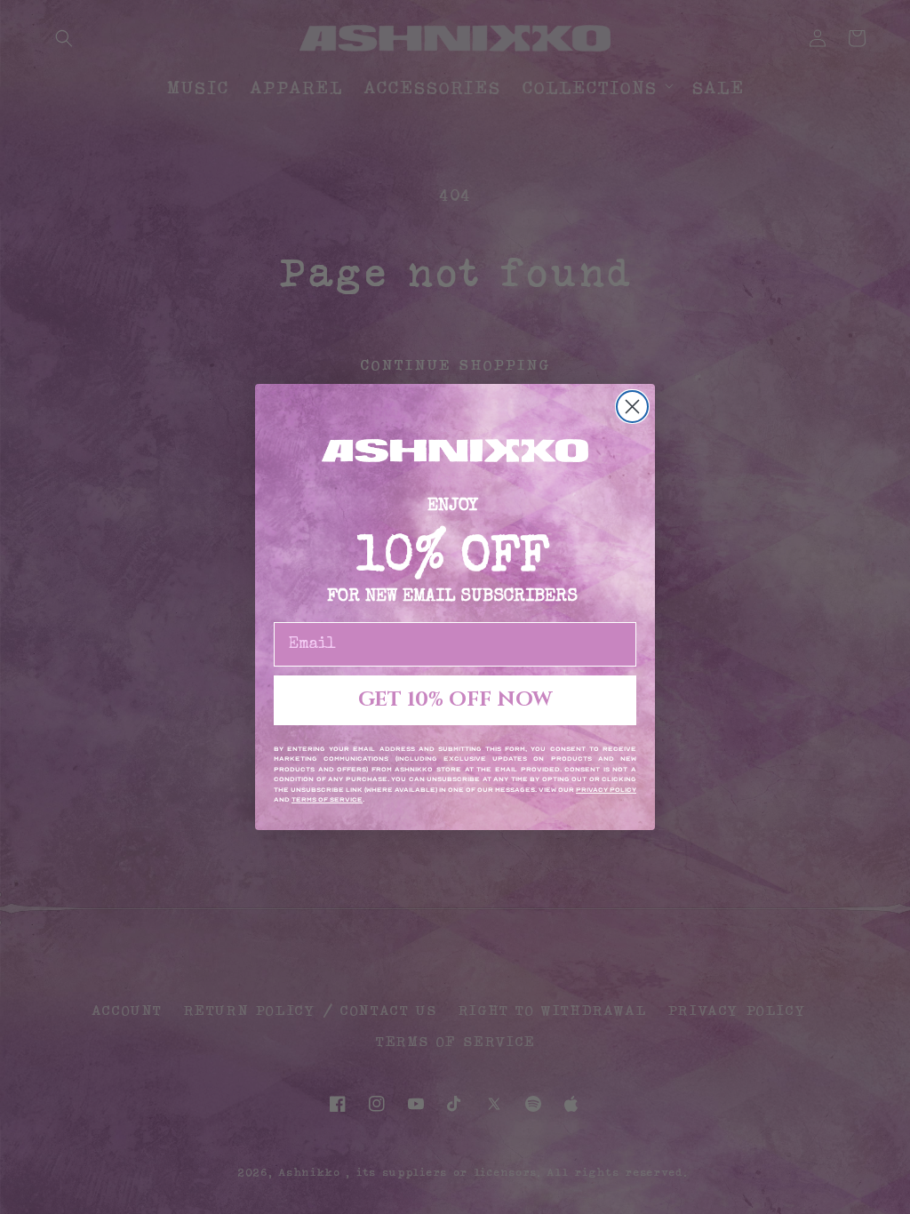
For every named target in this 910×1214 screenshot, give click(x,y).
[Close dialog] (632, 406)
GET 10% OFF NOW (455, 700)
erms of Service (329, 799)
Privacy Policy (606, 790)
